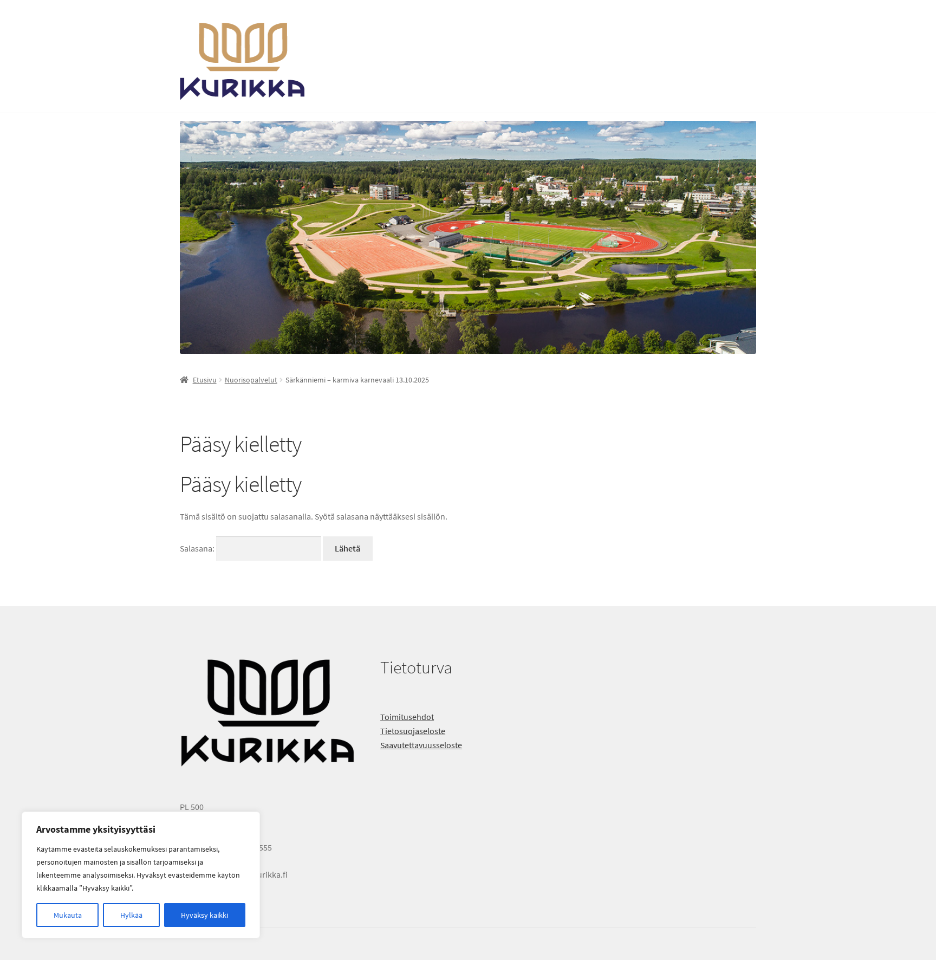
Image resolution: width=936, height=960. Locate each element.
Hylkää (131, 915)
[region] (141, 875)
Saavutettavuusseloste (421, 745)
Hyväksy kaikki (204, 915)
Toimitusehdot (407, 716)
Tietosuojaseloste (412, 730)
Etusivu (205, 380)
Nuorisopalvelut (251, 380)
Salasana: (198, 548)
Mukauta (68, 915)
